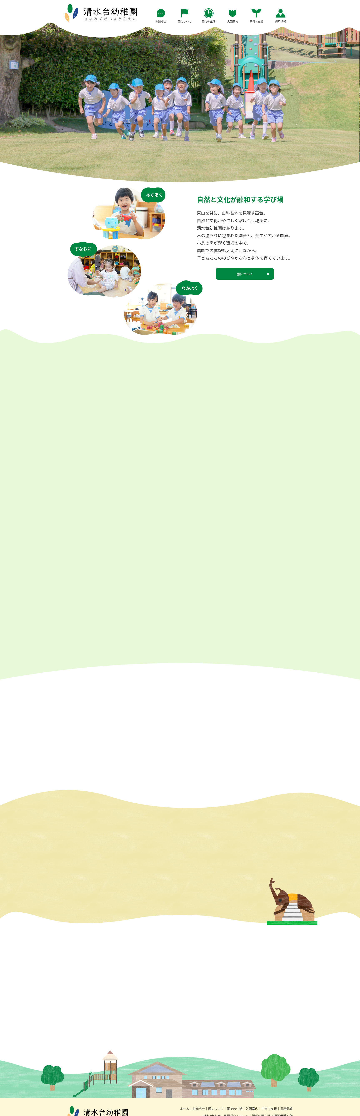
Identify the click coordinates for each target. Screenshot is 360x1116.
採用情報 (286, 1108)
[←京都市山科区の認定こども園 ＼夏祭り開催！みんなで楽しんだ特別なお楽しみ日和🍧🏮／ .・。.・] (265, 511)
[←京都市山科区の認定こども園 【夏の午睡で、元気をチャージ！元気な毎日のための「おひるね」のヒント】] (151, 511)
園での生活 (234, 1108)
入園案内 (252, 1108)
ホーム (184, 1108)
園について (216, 1108)
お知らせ (198, 1108)
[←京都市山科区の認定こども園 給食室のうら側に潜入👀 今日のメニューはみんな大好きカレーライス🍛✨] (208, 511)
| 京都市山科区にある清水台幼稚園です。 (101, 13)
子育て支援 (269, 1108)
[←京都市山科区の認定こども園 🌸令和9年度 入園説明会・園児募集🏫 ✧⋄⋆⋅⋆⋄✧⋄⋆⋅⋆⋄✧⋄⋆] (95, 511)
